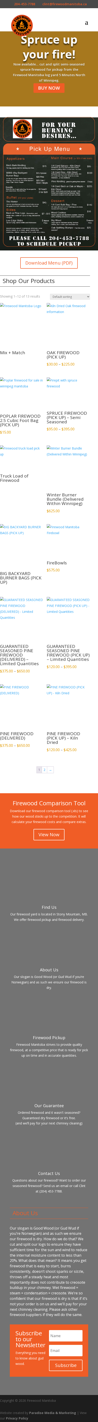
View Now (49, 834)
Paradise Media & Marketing (52, 1413)
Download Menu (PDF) (49, 263)
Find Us (49, 907)
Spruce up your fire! (49, 47)
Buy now (49, 88)
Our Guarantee (49, 1105)
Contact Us (49, 1173)
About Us (49, 969)
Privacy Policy (17, 1418)
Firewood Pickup (49, 1037)
